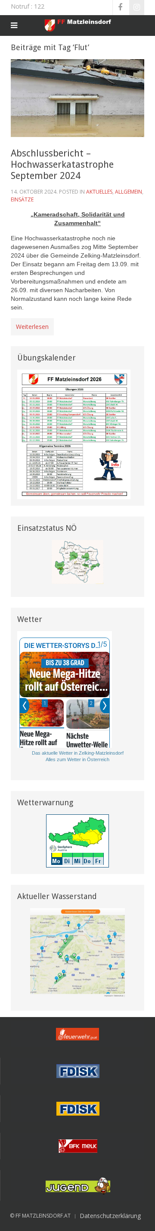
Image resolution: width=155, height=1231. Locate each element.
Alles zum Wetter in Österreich (77, 759)
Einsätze (22, 199)
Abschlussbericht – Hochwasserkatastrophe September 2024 (62, 164)
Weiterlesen (32, 326)
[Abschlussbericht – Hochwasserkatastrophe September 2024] (77, 97)
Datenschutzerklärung (110, 1216)
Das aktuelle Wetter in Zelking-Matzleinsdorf (78, 753)
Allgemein (128, 191)
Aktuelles (99, 191)
